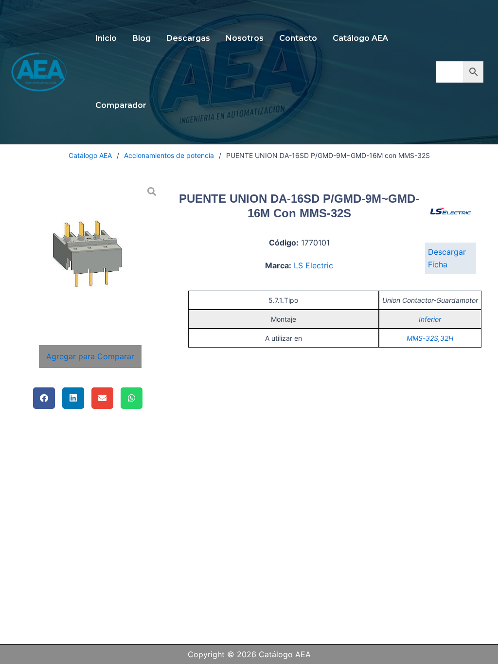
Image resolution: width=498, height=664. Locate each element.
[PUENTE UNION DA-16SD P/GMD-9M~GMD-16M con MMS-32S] (90, 252)
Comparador (120, 105)
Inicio (106, 38)
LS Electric (313, 265)
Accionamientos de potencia (169, 155)
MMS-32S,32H (430, 338)
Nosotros (245, 38)
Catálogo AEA (360, 38)
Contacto (298, 38)
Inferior (430, 319)
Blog (141, 38)
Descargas (188, 38)
